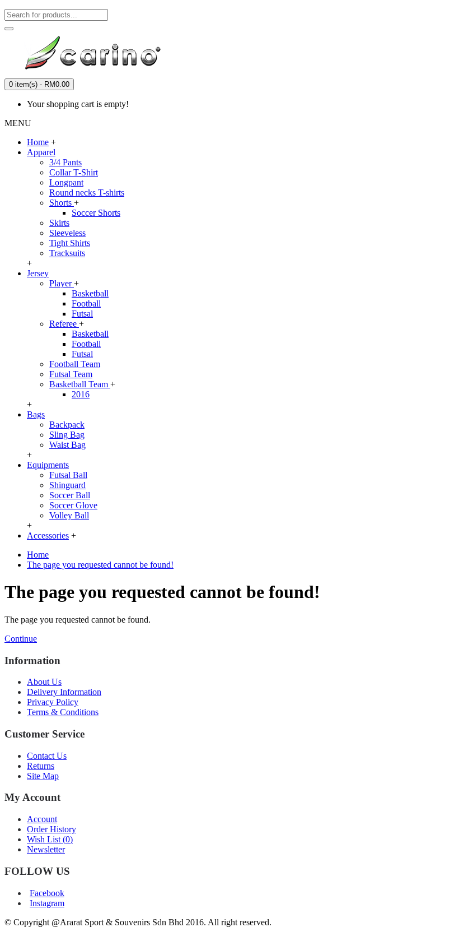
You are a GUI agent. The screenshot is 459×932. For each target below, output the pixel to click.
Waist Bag (67, 444)
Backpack (67, 424)
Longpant (66, 182)
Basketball (90, 293)
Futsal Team (70, 374)
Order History (51, 829)
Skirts (59, 223)
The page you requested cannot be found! (100, 564)
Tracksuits (67, 253)
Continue (20, 638)
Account (42, 819)
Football (86, 303)
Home (38, 554)
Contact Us (47, 756)
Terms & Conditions (63, 712)
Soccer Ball (69, 495)
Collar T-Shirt (73, 172)
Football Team (74, 364)
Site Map (43, 776)
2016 (81, 394)
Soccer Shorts (96, 212)
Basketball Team (79, 384)
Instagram (47, 903)
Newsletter (46, 849)
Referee (64, 323)
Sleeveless (67, 233)
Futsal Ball (68, 475)
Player (61, 283)
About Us (44, 682)
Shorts (61, 202)
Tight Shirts (69, 243)
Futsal (82, 313)
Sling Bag (67, 434)
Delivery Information (64, 692)
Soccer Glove (73, 505)
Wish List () (50, 839)
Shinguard (67, 485)
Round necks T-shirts (86, 192)
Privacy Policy (52, 702)
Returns (40, 766)
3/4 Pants (65, 162)
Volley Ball (69, 515)
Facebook (47, 893)
